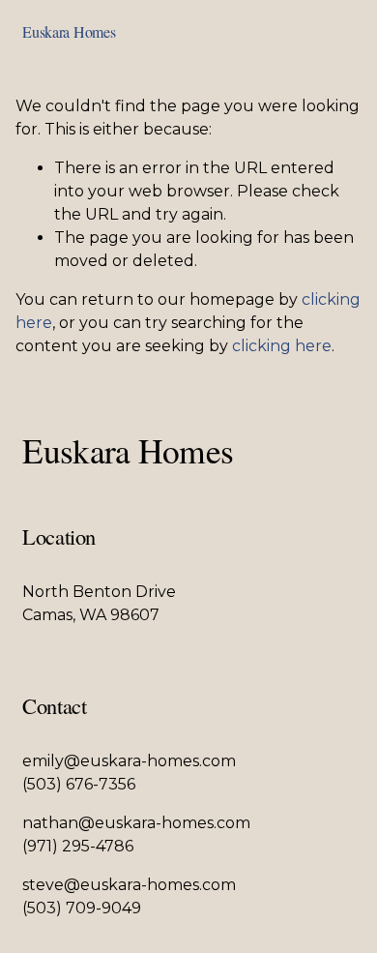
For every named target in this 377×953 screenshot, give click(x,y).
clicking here (282, 346)
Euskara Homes (68, 31)
